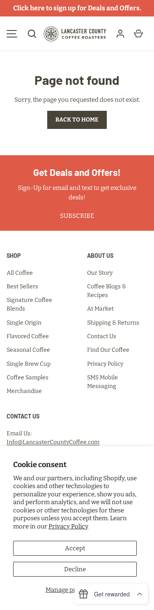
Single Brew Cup (29, 363)
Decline (75, 569)
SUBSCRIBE (77, 216)
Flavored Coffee (28, 336)
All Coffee (20, 272)
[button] (32, 34)
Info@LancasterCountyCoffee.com (53, 442)
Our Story (100, 272)
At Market (100, 308)
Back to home (77, 119)
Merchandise (24, 391)
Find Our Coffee (108, 349)
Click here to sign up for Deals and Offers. (77, 8)
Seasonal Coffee (28, 349)
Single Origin (24, 322)
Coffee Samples (27, 377)
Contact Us (101, 336)
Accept (75, 548)
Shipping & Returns (113, 322)
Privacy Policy (68, 526)
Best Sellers (22, 286)
